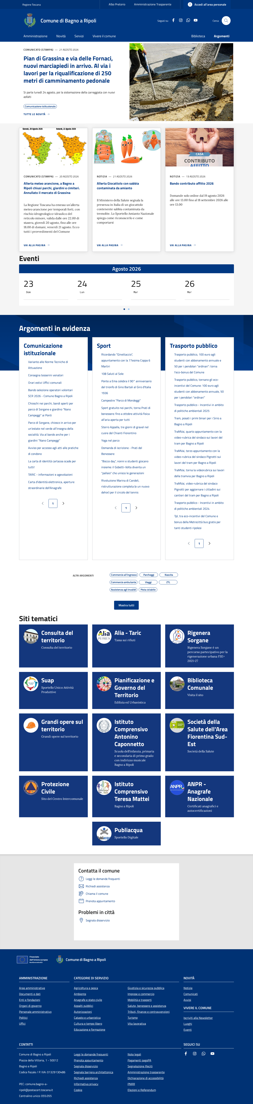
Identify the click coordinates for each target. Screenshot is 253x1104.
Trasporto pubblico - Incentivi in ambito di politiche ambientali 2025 (199, 408)
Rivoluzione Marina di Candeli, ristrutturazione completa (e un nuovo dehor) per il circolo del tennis (125, 486)
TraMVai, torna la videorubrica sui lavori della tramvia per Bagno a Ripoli (199, 473)
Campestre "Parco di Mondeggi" (121, 400)
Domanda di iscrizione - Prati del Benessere (121, 451)
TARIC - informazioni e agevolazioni (50, 474)
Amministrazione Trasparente (152, 4)
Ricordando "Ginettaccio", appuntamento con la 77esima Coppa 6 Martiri (125, 360)
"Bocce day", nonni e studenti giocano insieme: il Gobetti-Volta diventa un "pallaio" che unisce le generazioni (124, 467)
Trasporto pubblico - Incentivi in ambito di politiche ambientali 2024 (199, 505)
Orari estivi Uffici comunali (45, 382)
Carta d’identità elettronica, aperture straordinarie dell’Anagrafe (51, 485)
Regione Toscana (31, 4)
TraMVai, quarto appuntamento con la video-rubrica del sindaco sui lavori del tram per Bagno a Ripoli (198, 437)
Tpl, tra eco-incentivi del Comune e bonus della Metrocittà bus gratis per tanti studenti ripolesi (197, 522)
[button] (207, 4)
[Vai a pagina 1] (124, 309)
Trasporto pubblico (193, 345)
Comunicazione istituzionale (43, 349)
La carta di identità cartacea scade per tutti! (52, 464)
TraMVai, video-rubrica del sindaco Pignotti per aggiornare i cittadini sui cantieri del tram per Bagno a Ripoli (197, 489)
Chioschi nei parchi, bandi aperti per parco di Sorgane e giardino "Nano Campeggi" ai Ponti (50, 409)
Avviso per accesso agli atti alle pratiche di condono (53, 451)
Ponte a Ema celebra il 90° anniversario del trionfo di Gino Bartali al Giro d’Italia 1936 (126, 387)
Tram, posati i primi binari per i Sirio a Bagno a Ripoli (197, 421)
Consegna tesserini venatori (45, 375)
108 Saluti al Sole (112, 373)
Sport (104, 345)
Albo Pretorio (117, 4)
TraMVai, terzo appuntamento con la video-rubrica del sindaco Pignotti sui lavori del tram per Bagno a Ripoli (197, 457)
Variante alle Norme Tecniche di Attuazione (48, 365)
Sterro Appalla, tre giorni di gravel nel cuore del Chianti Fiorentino (125, 430)
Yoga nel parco (110, 440)
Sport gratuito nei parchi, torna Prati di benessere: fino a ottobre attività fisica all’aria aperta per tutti (125, 414)
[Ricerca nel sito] (226, 20)
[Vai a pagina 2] (128, 309)
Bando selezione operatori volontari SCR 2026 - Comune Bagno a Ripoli (50, 393)
